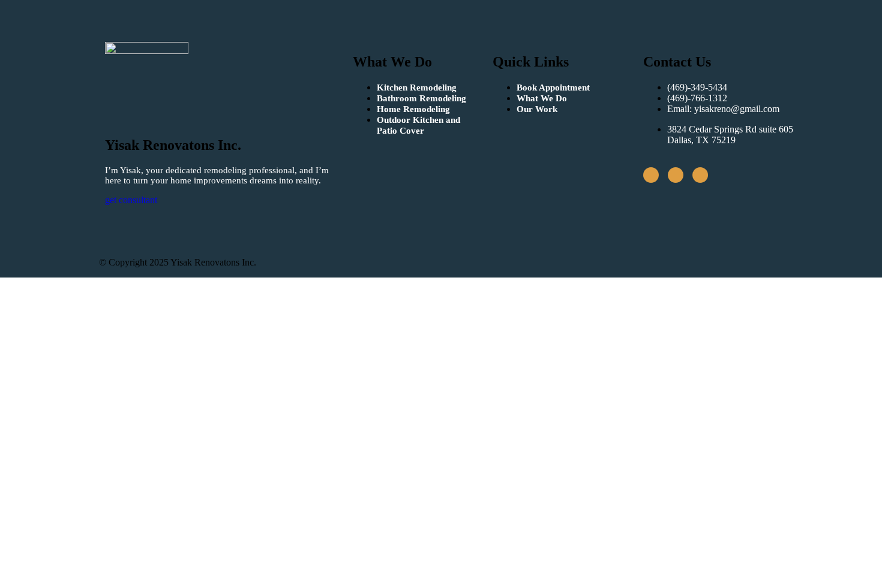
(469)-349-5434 (697, 87)
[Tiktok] (675, 175)
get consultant (131, 200)
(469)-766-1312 (697, 98)
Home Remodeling (413, 109)
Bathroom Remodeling (421, 98)
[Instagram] (651, 175)
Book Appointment (553, 87)
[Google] (700, 175)
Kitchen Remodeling (417, 87)
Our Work (537, 109)
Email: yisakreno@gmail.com (723, 109)
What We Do (542, 98)
